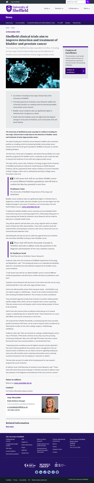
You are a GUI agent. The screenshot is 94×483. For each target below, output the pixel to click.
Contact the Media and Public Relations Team (41, 23)
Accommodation (11, 451)
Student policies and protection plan (43, 445)
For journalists (20, 23)
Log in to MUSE (15, 2)
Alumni (55, 444)
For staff (60, 23)
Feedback (9, 480)
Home (7, 28)
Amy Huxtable (14, 397)
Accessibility (22, 480)
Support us (24, 442)
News (9, 17)
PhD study (9, 448)
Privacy (15, 480)
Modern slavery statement (39, 480)
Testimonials (77, 23)
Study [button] (46, 8)
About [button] (86, 8)
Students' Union (57, 449)
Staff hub (24, 450)
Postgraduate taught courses (12, 445)
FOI (29, 480)
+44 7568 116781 (13, 410)
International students (12, 454)
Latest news (9, 23)
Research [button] (58, 8)
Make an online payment (41, 440)
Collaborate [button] (73, 8)
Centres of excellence (71, 71)
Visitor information (26, 445)
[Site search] (88, 2)
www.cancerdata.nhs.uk (30, 207)
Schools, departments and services (59, 440)
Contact (55, 452)
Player (23, 447)
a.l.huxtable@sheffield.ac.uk (17, 407)
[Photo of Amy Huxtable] (49, 405)
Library (55, 447)
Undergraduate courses (10, 440)
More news (10, 426)
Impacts (67, 23)
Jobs (22, 439)
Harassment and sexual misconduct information (42, 450)
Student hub (25, 453)
